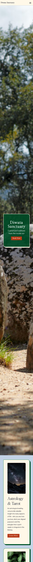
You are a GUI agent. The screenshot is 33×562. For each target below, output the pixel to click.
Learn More (13, 535)
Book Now (16, 238)
